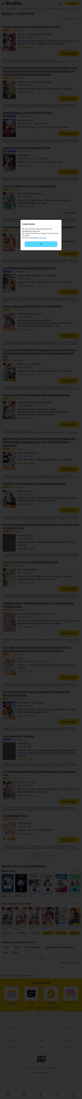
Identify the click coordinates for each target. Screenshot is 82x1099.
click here (42, 238)
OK (41, 244)
